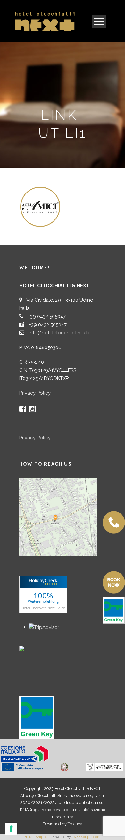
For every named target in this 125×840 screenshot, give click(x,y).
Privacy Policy (35, 393)
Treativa (75, 823)
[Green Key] (37, 717)
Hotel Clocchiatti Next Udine (43, 607)
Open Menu (99, 21)
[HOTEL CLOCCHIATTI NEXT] (35, 648)
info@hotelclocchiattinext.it (60, 333)
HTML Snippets (37, 837)
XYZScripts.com (87, 837)
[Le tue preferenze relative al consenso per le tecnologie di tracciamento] (11, 829)
